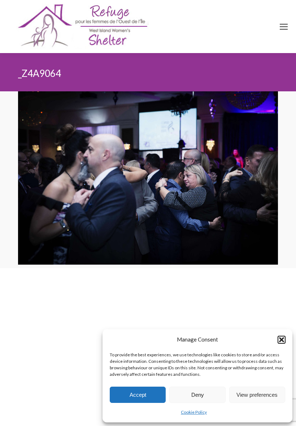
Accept (138, 395)
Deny (197, 395)
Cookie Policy (194, 412)
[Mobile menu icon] (284, 27)
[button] (281, 339)
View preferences (257, 395)
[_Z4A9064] (148, 178)
